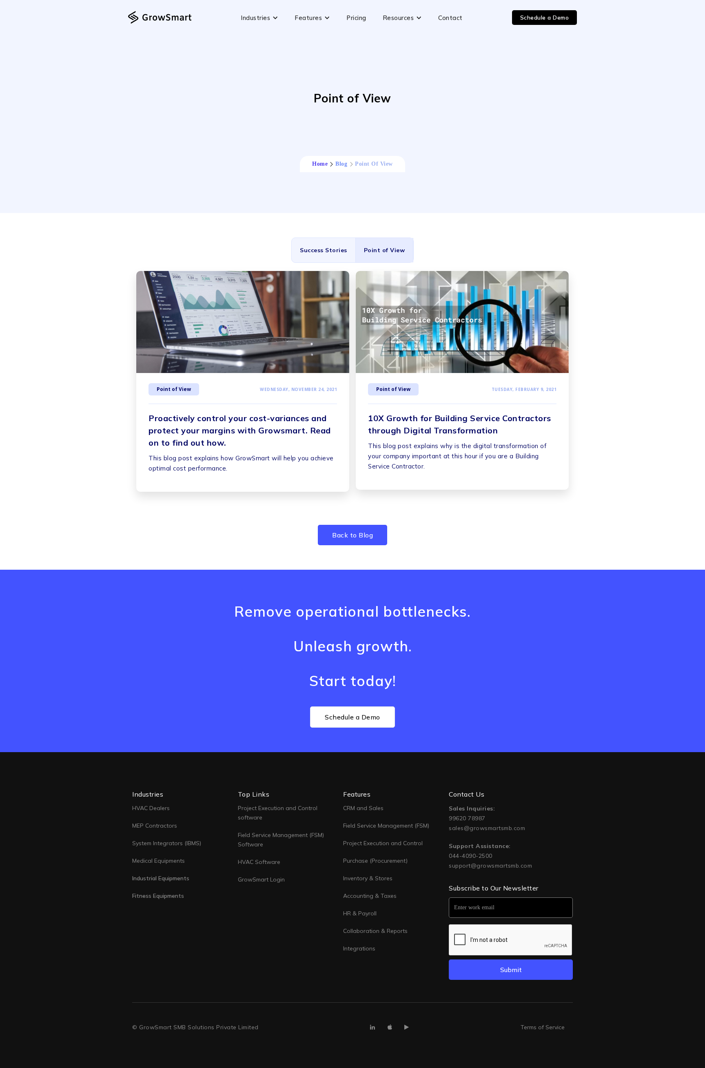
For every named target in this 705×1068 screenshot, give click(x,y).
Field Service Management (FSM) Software (281, 839)
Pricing (356, 18)
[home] (159, 17)
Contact (450, 18)
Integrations (359, 948)
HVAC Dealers (151, 808)
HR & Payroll (360, 913)
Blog (341, 164)
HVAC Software (259, 862)
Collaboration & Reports (375, 931)
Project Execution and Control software (277, 812)
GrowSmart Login (261, 879)
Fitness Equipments (158, 895)
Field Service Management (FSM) (386, 825)
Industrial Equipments (160, 878)
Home (320, 164)
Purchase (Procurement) (375, 860)
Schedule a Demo (544, 17)
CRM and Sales (363, 808)
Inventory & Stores (367, 878)
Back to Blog (352, 535)
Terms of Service (543, 1027)
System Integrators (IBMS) (166, 843)
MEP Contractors (154, 825)
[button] (259, 18)
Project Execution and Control (383, 843)
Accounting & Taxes (370, 895)
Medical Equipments (158, 860)
